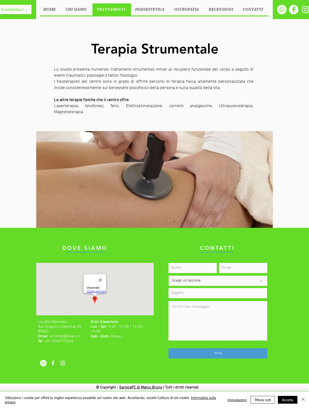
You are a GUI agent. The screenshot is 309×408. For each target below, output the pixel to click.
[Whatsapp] (282, 9)
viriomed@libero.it (64, 336)
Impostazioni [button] (237, 399)
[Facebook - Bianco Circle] (293, 9)
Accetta (287, 399)
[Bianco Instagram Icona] (62, 363)
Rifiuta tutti (263, 399)
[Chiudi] (303, 399)
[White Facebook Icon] (53, 363)
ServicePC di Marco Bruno (140, 387)
